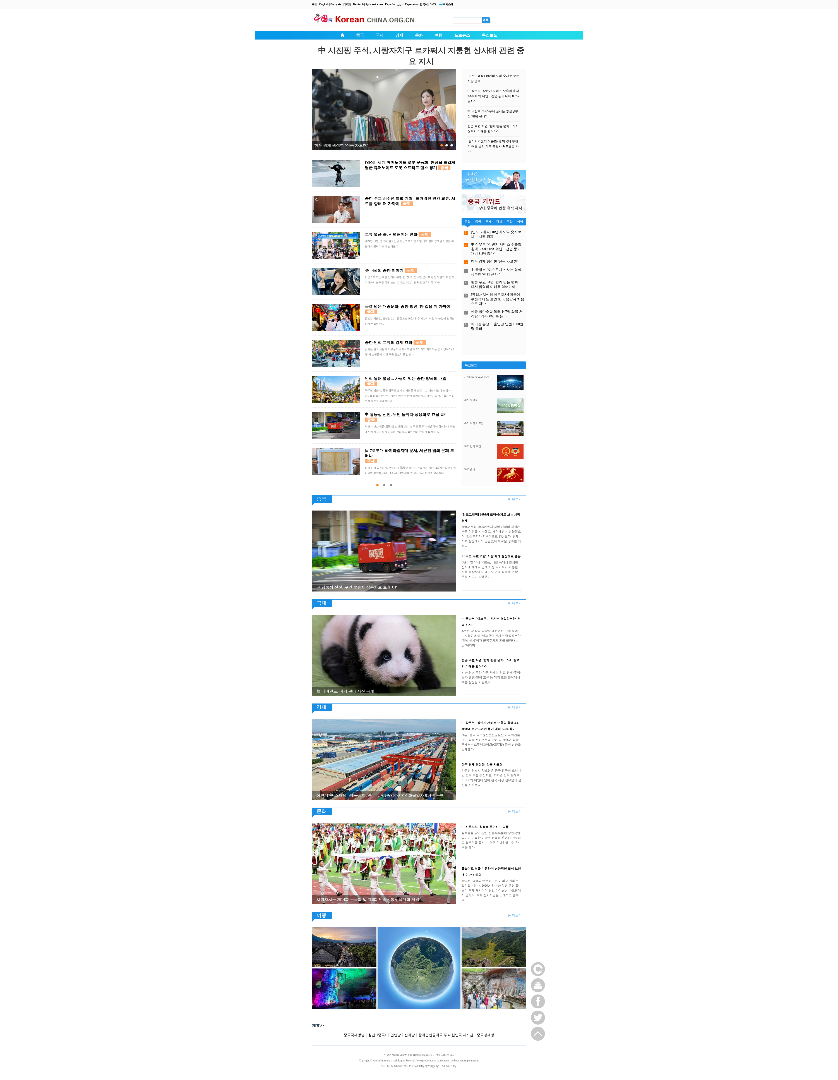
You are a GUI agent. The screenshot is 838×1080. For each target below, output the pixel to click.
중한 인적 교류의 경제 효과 (388, 342)
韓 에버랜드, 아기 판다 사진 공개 (345, 691)
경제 (399, 35)
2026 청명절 (471, 400)
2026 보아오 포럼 (474, 423)
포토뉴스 (462, 35)
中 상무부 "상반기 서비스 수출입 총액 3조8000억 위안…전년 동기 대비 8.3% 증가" (493, 96)
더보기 (517, 499)
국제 (380, 35)
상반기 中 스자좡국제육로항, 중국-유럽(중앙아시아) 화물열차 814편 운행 (380, 795)
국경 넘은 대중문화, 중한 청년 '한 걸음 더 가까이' (408, 306)
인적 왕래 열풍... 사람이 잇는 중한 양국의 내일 (405, 378)
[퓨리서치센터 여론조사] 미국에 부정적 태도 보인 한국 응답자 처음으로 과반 (493, 146)
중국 (360, 35)
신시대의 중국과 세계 (476, 376)
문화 (419, 35)
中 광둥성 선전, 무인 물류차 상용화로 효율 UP (405, 414)
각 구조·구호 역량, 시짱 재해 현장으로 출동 (491, 556)
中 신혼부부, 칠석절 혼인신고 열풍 (485, 827)
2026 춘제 (469, 469)
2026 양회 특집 (472, 446)
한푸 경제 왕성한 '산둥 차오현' (341, 145)
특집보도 (490, 35)
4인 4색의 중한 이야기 (384, 270)
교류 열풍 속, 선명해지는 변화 (391, 234)
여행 (439, 35)
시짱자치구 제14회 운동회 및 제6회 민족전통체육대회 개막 (367, 899)
